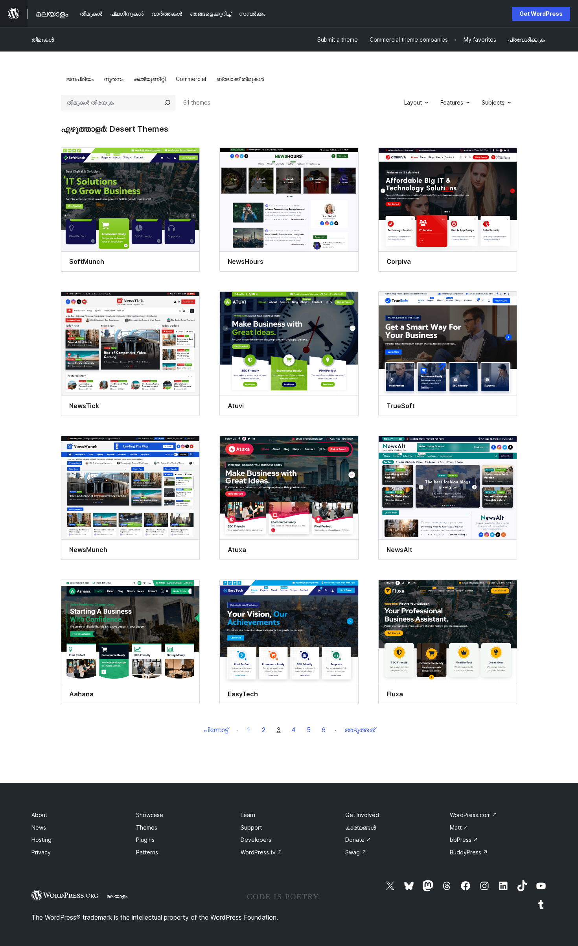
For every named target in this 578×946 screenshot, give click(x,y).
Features (451, 102)
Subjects (493, 102)
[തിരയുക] (167, 102)
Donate (358, 839)
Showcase (149, 815)
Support (251, 827)
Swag (355, 852)
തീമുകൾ (42, 39)
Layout (413, 102)
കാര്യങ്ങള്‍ (360, 827)
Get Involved (362, 815)
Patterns (147, 852)
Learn (248, 815)
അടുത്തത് (359, 730)
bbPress (464, 839)
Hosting (41, 839)
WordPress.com (473, 815)
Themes (146, 827)
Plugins (145, 839)
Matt (459, 827)
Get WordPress (541, 13)
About (39, 815)
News (38, 827)
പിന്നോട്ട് (215, 730)
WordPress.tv (261, 852)
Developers (256, 839)
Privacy (41, 852)
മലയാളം (117, 896)
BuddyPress (469, 852)
